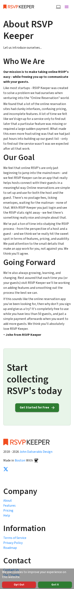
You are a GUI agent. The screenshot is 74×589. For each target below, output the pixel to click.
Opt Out (19, 585)
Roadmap (10, 548)
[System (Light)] (58, 7)
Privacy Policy (13, 543)
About (7, 500)
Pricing (8, 510)
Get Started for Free (34, 407)
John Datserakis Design (36, 451)
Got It (55, 585)
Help (6, 515)
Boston (20, 460)
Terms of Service (14, 538)
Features (9, 505)
